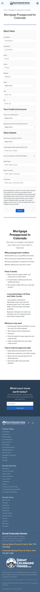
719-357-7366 (7, 553)
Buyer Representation (8, 447)
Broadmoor (5, 505)
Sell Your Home (6, 452)
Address (6, 73)
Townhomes (5, 481)
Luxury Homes (6, 479)
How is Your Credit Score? (11, 114)
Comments (7, 179)
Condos (4, 484)
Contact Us (5, 434)
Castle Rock (5, 510)
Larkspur (4, 521)
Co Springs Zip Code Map (9, 492)
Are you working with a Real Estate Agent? (15, 156)
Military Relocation (7, 450)
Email (5, 55)
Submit (20, 210)
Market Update (6, 437)
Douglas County (7, 515)
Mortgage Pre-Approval (9, 455)
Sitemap (4, 457)
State (5, 82)
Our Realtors (6, 444)
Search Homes (6, 442)
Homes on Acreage (7, 471)
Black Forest (6, 500)
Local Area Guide (7, 439)
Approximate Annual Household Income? (15, 123)
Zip (4, 100)
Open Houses (6, 473)
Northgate (5, 526)
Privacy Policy (18, 589)
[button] (2, 3)
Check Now (20, 408)
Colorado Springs (7, 513)
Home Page (5, 431)
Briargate (5, 502)
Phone (5, 64)
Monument (5, 523)
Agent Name (7, 161)
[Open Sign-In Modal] (37, 3)
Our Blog (4, 460)
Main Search (6, 468)
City (5, 91)
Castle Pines (5, 508)
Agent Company (8, 170)
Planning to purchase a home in (13, 138)
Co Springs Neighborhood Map (11, 489)
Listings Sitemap (7, 589)
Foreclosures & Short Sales (10, 486)
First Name (7, 37)
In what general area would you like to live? (15, 147)
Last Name (7, 46)
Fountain (4, 518)
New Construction (7, 476)
